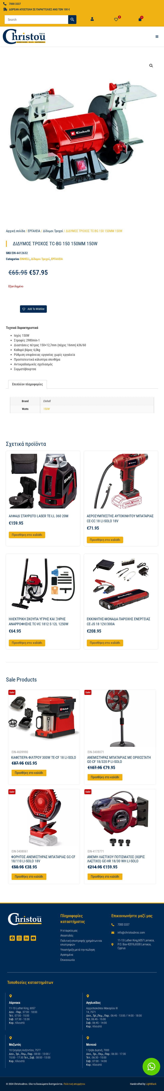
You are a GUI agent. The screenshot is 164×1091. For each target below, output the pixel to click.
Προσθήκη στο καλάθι (29, 773)
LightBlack (151, 1083)
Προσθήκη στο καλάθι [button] (27, 535)
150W (46, 409)
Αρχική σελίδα (15, 231)
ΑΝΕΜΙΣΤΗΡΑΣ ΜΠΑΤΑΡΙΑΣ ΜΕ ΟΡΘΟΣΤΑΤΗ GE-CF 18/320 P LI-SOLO (119, 759)
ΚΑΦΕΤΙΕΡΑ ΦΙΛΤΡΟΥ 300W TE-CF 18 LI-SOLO (43, 757)
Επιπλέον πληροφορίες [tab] (27, 384)
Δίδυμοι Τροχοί (53, 231)
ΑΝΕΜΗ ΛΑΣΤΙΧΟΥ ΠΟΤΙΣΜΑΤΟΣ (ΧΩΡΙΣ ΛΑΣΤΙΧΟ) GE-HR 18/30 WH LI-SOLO (116, 859)
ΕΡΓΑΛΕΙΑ (34, 231)
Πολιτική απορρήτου (74, 1083)
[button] (151, 65)
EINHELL (25, 259)
